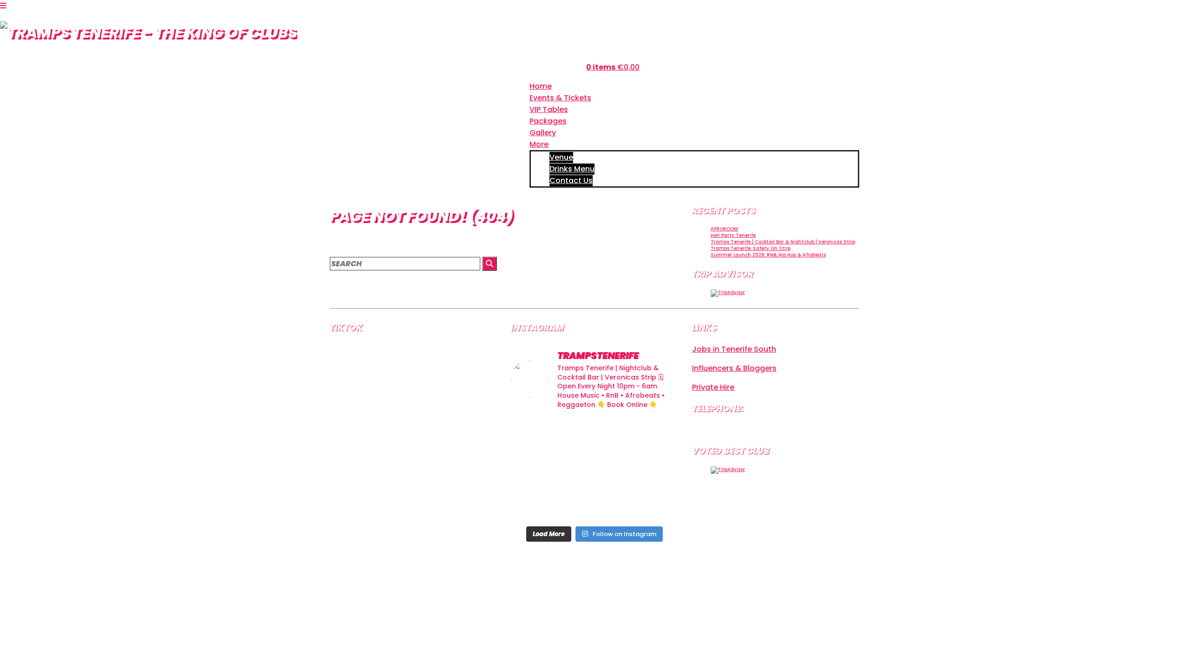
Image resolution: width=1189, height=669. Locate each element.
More (539, 144)
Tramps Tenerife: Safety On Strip (750, 248)
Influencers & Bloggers (734, 368)
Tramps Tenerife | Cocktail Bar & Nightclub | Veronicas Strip (783, 242)
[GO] (489, 263)
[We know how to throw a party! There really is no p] (594, 503)
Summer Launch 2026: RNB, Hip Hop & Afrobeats (768, 255)
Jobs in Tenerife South (734, 349)
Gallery (542, 132)
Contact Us (571, 180)
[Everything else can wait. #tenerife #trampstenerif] (652, 435)
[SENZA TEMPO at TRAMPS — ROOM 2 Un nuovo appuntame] (537, 469)
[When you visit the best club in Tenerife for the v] (652, 469)
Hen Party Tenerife (733, 235)
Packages (548, 121)
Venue (561, 157)
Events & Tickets (560, 97)
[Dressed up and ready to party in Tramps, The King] (594, 469)
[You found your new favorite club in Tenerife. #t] (537, 503)
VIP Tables (548, 109)
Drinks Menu (571, 169)
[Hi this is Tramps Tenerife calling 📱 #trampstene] (537, 435)
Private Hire (713, 387)
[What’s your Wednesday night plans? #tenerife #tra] (652, 503)
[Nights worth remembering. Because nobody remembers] (594, 435)
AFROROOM (724, 229)
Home (540, 86)
